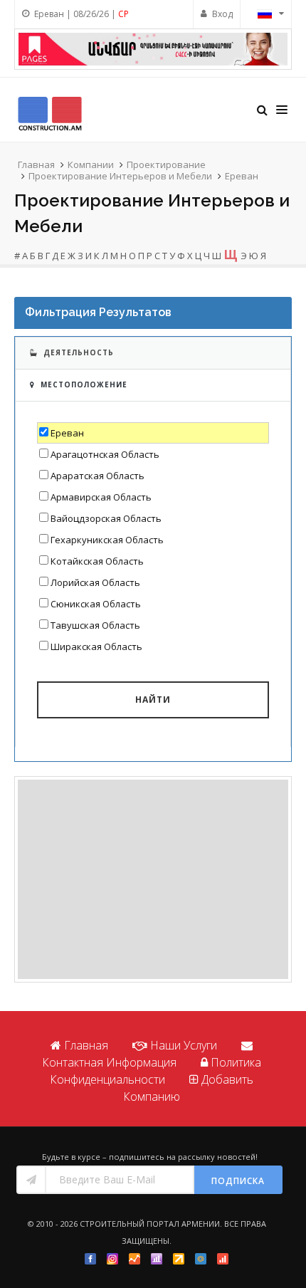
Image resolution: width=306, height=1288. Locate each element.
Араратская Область (97, 475)
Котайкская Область (97, 561)
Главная (36, 164)
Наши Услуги (183, 1045)
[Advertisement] (153, 879)
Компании (91, 164)
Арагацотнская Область (105, 454)
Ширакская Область (96, 646)
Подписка (238, 1181)
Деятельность (78, 352)
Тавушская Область (95, 625)
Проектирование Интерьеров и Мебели (120, 175)
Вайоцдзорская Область (106, 518)
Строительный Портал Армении (150, 1223)
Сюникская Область (96, 603)
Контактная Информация (109, 1062)
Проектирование (166, 164)
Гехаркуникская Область (107, 539)
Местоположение (84, 384)
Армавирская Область (101, 497)
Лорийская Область (95, 582)
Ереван (241, 175)
